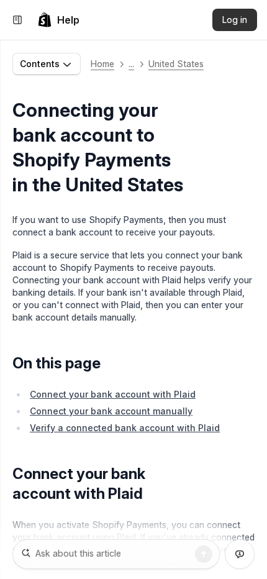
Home (102, 63)
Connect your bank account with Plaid (113, 394)
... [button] (131, 63)
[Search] (203, 554)
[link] (58, 19)
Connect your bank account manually (111, 411)
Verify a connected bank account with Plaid (125, 427)
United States (176, 63)
